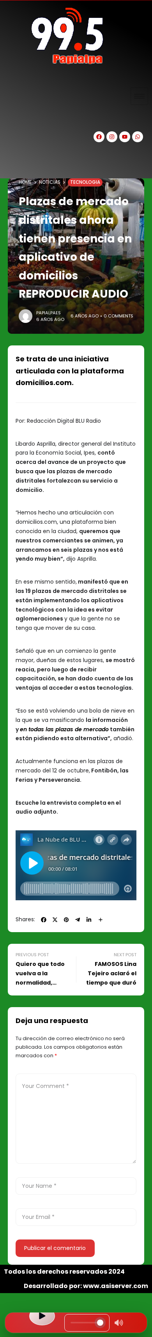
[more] (100, 920)
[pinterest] (66, 919)
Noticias (49, 182)
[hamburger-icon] (139, 96)
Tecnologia (85, 182)
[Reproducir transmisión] (42, 1316)
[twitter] (55, 919)
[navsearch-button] (13, 165)
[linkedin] (89, 919)
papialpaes (48, 313)
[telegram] (77, 919)
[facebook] (43, 919)
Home (25, 182)
